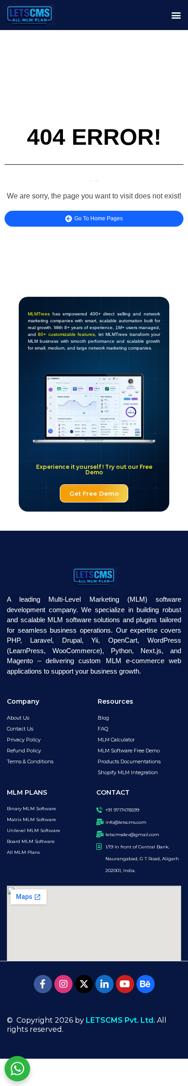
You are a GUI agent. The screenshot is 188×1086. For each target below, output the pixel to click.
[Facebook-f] (43, 984)
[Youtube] (125, 984)
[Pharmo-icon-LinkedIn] (104, 984)
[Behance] (145, 984)
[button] (175, 15)
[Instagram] (63, 984)
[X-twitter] (84, 984)
